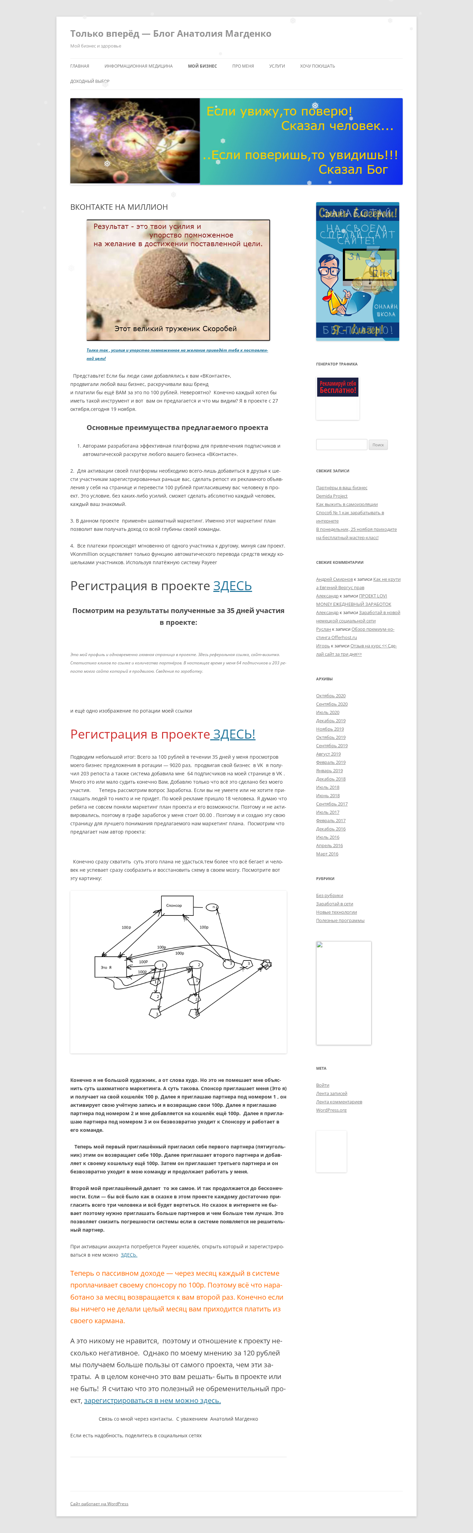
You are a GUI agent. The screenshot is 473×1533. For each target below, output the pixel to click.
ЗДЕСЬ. (129, 1254)
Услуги (277, 66)
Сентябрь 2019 (332, 745)
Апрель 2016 (329, 845)
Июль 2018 (327, 787)
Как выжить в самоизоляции (347, 504)
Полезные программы (340, 920)
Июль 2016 (327, 837)
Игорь (323, 646)
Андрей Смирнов (334, 579)
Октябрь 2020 (331, 695)
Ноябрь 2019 (330, 729)
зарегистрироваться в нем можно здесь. (152, 1400)
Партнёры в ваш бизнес (341, 487)
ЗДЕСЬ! (233, 733)
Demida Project (332, 496)
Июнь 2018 (328, 795)
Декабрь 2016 (331, 829)
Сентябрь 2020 (332, 704)
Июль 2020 (327, 712)
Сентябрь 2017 (332, 804)
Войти (322, 1085)
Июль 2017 (327, 812)
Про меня (243, 66)
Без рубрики (329, 895)
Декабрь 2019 (331, 720)
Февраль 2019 (331, 762)
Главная (79, 66)
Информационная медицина (139, 66)
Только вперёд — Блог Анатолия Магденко (170, 33)
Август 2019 (328, 754)
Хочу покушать (317, 66)
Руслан (323, 629)
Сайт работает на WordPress (99, 1504)
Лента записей (331, 1093)
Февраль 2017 (331, 820)
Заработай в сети (334, 904)
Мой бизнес (202, 66)
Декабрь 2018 (331, 779)
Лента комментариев (339, 1102)
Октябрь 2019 (331, 737)
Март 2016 (327, 854)
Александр (327, 596)
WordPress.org (331, 1110)
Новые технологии (336, 912)
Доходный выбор (89, 81)
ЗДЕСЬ (232, 585)
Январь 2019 (329, 770)
